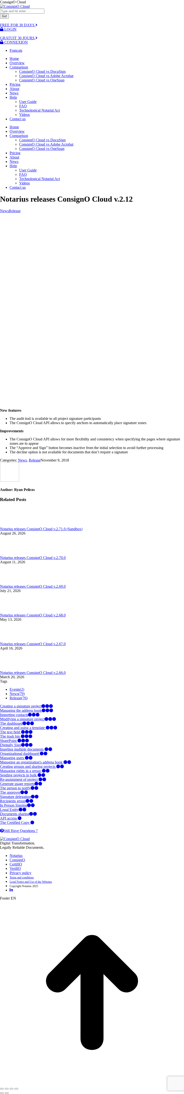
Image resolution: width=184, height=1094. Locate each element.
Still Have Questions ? (21, 831)
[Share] (7, 1088)
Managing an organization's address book (31, 762)
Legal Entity (9, 810)
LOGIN (10, 29)
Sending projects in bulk (19, 775)
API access (9, 818)
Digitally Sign (10, 745)
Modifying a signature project (22, 719)
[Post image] (13, 525)
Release (15, 211)
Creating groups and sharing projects (28, 766)
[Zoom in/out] (16, 1088)
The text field (10, 732)
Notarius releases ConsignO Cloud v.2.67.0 (33, 644)
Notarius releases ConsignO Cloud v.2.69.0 (33, 586)
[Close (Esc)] (2, 1088)
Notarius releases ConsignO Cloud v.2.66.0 (33, 673)
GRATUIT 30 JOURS (17, 38)
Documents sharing (14, 814)
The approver (10, 792)
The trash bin (10, 736)
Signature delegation (15, 797)
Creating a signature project (20, 706)
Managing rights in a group (21, 771)
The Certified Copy (15, 822)
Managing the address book (21, 710)
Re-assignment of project (19, 779)
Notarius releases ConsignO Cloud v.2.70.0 (33, 558)
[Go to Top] (92, 1083)
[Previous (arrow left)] (2, 1093)
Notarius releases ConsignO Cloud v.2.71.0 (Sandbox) (41, 529)
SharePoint (8, 741)
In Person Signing (13, 805)
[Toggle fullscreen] (11, 1088)
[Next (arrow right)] (7, 1093)
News (4, 211)
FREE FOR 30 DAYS (17, 25)
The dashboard (11, 723)
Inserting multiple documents (22, 749)
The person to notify (15, 788)
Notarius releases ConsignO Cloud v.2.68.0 (33, 615)
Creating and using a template (23, 728)
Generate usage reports (17, 784)
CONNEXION (15, 42)
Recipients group (13, 801)
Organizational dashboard (20, 754)
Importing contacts (14, 715)
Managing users (12, 758)
